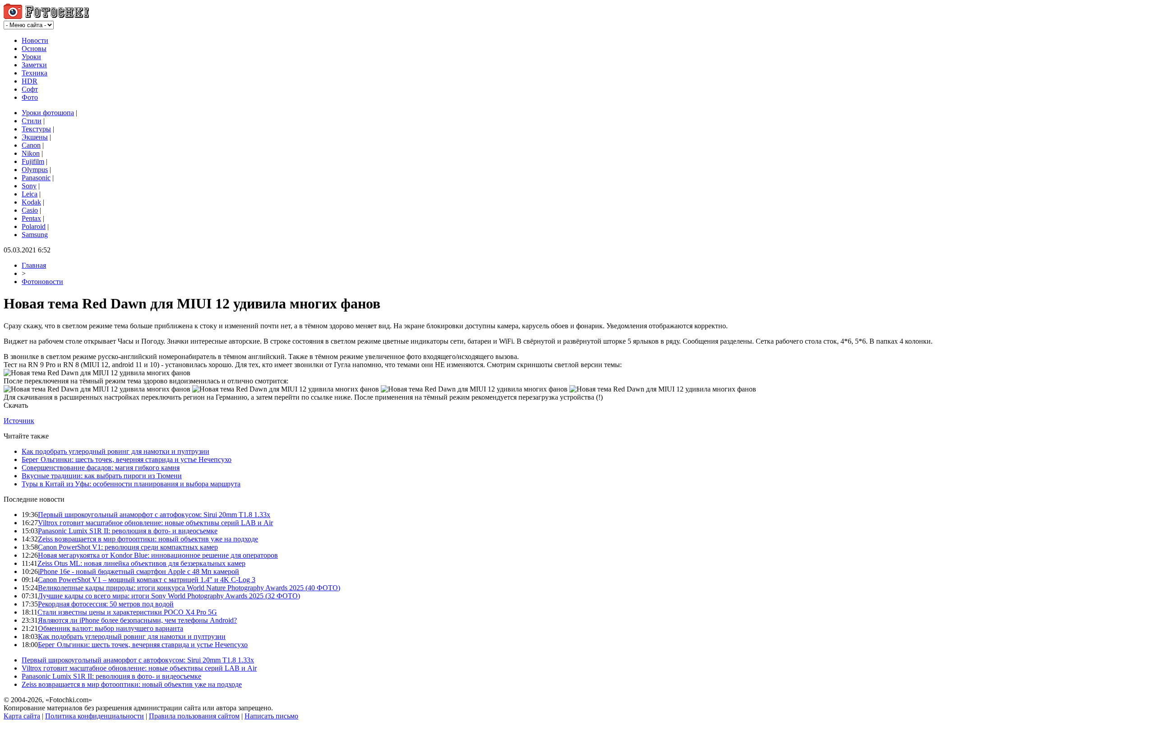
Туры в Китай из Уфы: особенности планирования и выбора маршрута (131, 484)
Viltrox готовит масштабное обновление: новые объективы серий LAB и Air (155, 523)
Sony (29, 186)
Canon (31, 145)
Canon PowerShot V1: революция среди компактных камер (128, 547)
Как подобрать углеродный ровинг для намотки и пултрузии (115, 451)
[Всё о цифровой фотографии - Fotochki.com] (46, 16)
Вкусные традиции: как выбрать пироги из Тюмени (102, 476)
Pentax (31, 218)
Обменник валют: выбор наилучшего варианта (110, 628)
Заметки (34, 65)
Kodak (31, 202)
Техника (34, 73)
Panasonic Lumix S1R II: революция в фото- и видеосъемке (127, 531)
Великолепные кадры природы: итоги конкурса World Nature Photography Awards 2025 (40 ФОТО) (189, 588)
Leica (29, 194)
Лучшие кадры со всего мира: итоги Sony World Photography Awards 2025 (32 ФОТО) (169, 596)
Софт (30, 89)
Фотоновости (42, 281)
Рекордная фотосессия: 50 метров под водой (106, 604)
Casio (30, 210)
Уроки (31, 57)
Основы (34, 48)
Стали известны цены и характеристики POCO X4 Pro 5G (127, 612)
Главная (34, 265)
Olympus (35, 169)
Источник (19, 420)
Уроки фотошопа (48, 113)
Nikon (31, 153)
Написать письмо (271, 716)
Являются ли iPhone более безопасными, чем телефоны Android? (137, 620)
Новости (35, 40)
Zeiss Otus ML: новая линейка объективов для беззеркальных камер (141, 563)
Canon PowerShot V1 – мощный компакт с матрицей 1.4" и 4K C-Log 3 (146, 579)
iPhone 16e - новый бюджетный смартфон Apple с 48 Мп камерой (138, 571)
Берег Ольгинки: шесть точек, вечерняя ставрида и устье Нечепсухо (126, 459)
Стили (32, 121)
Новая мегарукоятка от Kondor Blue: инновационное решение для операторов (158, 555)
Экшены (35, 137)
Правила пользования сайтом (194, 716)
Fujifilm (33, 161)
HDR (29, 81)
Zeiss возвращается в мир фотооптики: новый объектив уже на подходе (148, 539)
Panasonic (36, 178)
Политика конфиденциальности (94, 716)
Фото (30, 97)
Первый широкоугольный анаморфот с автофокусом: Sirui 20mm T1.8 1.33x (154, 514)
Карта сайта (22, 716)
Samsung (35, 234)
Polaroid (34, 226)
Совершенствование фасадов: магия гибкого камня (101, 467)
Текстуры (36, 129)
